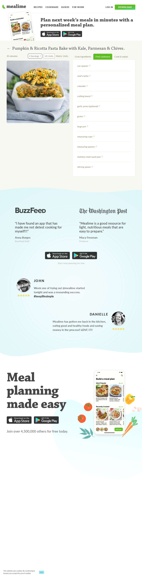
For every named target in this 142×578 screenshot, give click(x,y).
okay (41, 572)
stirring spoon (84, 166)
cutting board (83, 96)
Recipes (38, 7)
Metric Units (62, 56)
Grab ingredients (83, 56)
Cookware (51, 7)
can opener (82, 65)
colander (81, 86)
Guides (65, 7)
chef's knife (82, 75)
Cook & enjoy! (121, 56)
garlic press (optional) (87, 106)
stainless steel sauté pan (89, 156)
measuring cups (84, 136)
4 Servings (34, 56)
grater (80, 116)
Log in (109, 7)
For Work (78, 7)
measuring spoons (86, 146)
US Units (49, 56)
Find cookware (103, 56)
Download (125, 7)
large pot (81, 126)
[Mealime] (14, 7)
